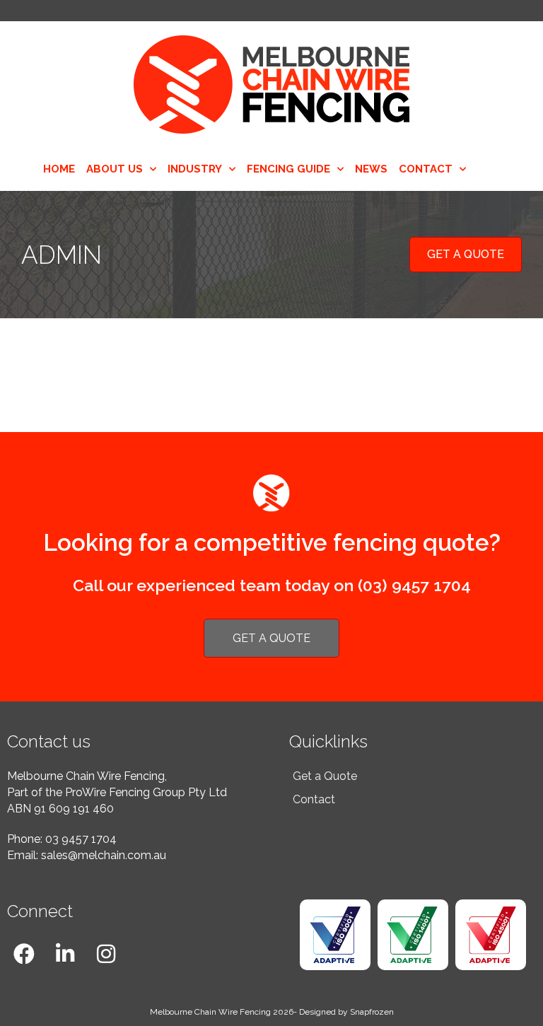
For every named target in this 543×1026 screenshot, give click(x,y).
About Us (114, 169)
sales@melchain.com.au (103, 855)
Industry (195, 169)
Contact (425, 169)
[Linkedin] (65, 954)
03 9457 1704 (81, 839)
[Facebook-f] (24, 954)
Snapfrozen (372, 1012)
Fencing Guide (288, 169)
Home (59, 169)
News (371, 169)
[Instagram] (106, 954)
